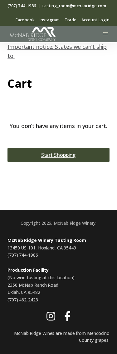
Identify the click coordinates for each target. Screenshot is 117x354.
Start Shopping (58, 154)
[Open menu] (106, 34)
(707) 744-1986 (21, 5)
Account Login (95, 20)
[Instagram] (50, 317)
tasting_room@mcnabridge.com (74, 5)
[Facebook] (67, 317)
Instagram (50, 20)
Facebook (25, 20)
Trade (71, 20)
